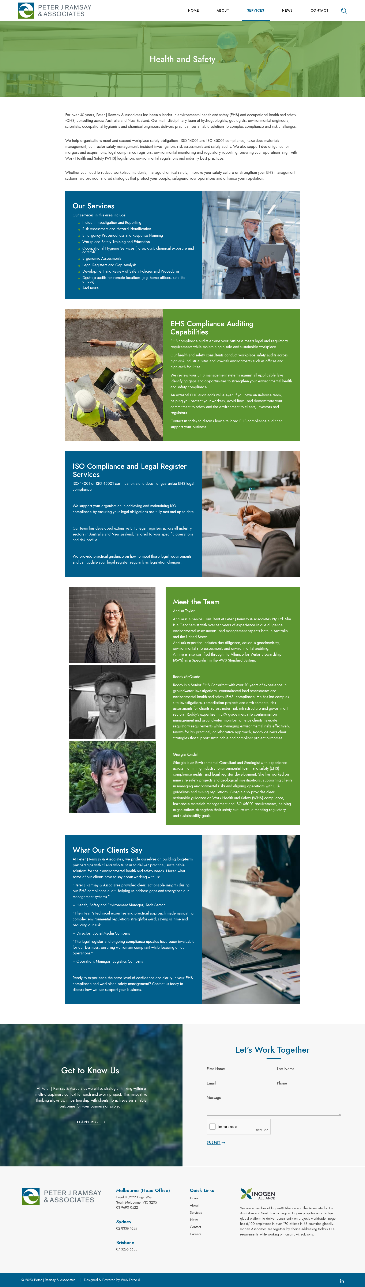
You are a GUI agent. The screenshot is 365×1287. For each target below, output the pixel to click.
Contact (320, 10)
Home (193, 10)
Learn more (89, 1122)
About (223, 10)
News (287, 10)
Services (255, 10)
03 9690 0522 (127, 1207)
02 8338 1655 (126, 1228)
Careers (195, 1234)
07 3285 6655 (126, 1249)
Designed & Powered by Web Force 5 (112, 1279)
